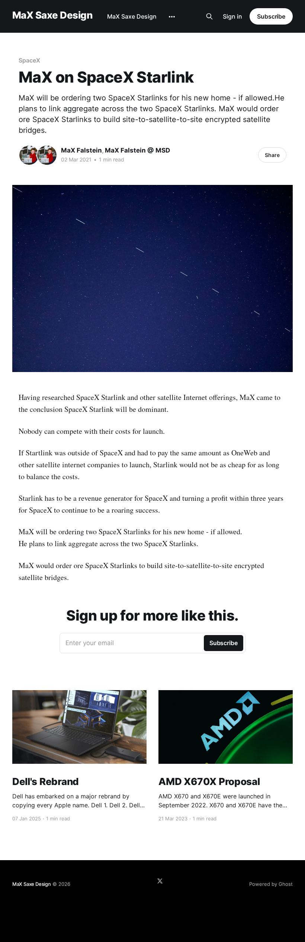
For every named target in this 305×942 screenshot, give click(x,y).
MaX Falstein (81, 150)
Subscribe (271, 16)
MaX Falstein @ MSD (137, 150)
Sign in (232, 16)
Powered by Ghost (271, 884)
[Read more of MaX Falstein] (29, 155)
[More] (171, 16)
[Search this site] (209, 16)
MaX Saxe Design (52, 15)
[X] (160, 881)
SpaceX (29, 60)
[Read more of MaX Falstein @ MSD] (46, 155)
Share (272, 155)
